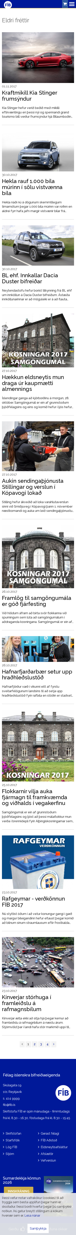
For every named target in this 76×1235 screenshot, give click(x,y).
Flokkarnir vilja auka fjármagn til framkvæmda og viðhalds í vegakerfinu (34, 797)
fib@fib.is (9, 1105)
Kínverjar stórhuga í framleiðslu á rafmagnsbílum (26, 1003)
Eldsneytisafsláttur (54, 1147)
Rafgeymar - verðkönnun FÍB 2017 (33, 902)
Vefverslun (48, 1160)
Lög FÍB (11, 1147)
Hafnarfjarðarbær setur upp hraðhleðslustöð (37, 674)
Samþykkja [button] (38, 1228)
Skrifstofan (13, 1133)
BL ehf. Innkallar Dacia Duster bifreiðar (30, 278)
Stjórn (10, 1154)
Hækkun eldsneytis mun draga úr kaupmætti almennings (33, 383)
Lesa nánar (32, 1215)
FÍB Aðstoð (49, 1140)
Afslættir (47, 1154)
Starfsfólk (13, 1140)
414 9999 (13, 1098)
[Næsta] (53, 1044)
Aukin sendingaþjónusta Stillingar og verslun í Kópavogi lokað (33, 487)
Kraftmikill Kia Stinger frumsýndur (29, 96)
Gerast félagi (50, 1133)
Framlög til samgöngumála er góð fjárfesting (36, 601)
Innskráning (18, 1191)
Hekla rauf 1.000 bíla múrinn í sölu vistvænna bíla (32, 187)
